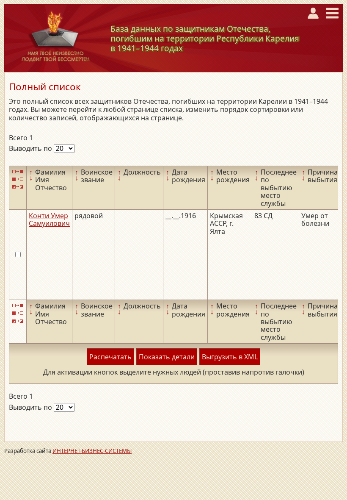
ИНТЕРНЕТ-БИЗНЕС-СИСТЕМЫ (92, 451)
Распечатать (110, 356)
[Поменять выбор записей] (17, 187)
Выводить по (31, 148)
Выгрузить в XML (230, 356)
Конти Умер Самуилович (49, 219)
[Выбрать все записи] (17, 171)
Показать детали (167, 356)
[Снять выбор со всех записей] (17, 179)
